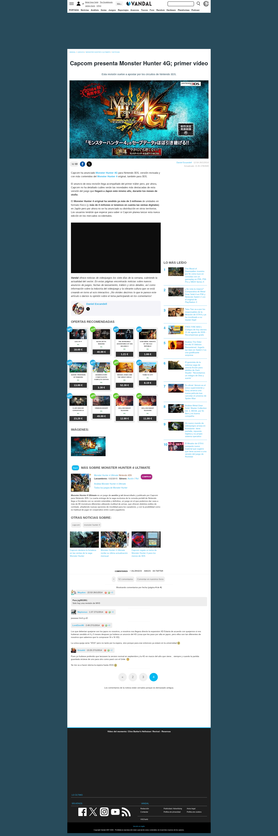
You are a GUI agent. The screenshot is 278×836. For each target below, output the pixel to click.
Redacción (144, 808)
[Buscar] (198, 3)
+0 (111, 592)
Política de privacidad (172, 812)
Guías (104, 10)
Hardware (171, 10)
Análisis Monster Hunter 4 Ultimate (110, 483)
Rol (137, 478)
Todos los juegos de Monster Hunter (110, 487)
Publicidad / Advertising (173, 808)
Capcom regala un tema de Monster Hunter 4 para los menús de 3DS (144, 553)
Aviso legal (191, 808)
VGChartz (144, 819)
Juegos (112, 10)
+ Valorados (136, 571)
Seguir (75, 468)
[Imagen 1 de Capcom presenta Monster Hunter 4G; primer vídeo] (88, 446)
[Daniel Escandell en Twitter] (88, 309)
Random (160, 10)
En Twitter (158, 571)
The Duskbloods (106, 2)
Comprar (146, 477)
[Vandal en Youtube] (115, 812)
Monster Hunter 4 (107, 176)
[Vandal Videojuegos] (139, 3)
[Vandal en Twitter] (93, 812)
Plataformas (184, 10)
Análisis (95, 10)
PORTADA (74, 10)
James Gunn (90, 6)
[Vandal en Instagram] (104, 812)
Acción (131, 478)
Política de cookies (194, 812)
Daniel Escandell (184, 162)
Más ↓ (119, 4)
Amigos (147, 571)
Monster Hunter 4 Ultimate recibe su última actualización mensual (114, 553)
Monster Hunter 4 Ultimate (106, 475)
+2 (111, 650)
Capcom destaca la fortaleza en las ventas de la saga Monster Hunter (83, 553)
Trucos (144, 10)
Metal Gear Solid (91, 2)
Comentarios (121, 571)
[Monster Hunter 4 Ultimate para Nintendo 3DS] (81, 482)
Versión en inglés (139, 826)
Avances (134, 10)
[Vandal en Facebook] (82, 812)
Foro (152, 10)
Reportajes (123, 10)
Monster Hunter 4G (107, 172)
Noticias (85, 10)
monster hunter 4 (92, 525)
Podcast (195, 10)
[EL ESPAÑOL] (206, 4)
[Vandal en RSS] (126, 812)
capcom (76, 525)
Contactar (144, 812)
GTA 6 (99, 6)
